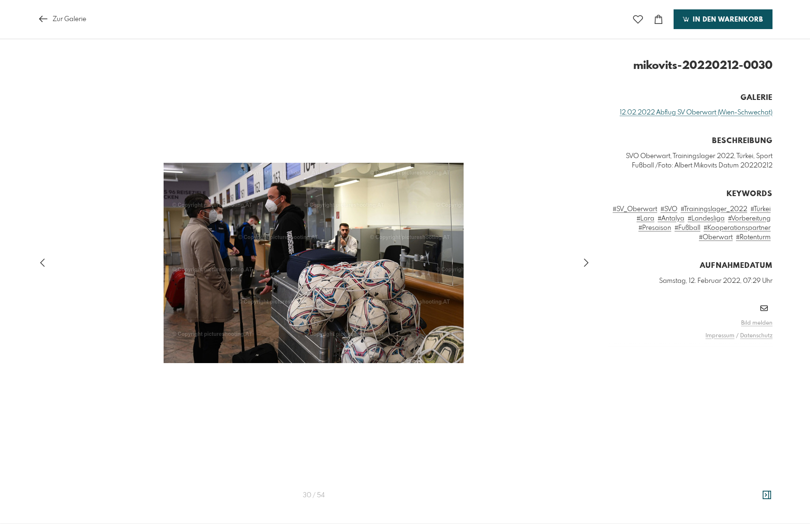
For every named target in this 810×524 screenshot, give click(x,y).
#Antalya (671, 218)
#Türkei (760, 209)
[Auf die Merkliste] (638, 19)
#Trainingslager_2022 (714, 209)
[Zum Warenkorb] (658, 19)
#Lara (645, 218)
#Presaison (654, 228)
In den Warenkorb (726, 19)
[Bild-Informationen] (766, 495)
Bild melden (756, 323)
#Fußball (687, 228)
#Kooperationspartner (737, 228)
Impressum (720, 336)
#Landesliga (706, 218)
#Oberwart (716, 237)
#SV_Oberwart (635, 209)
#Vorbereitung (749, 218)
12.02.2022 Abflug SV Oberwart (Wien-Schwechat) (696, 112)
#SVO (668, 209)
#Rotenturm (753, 237)
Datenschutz (756, 336)
